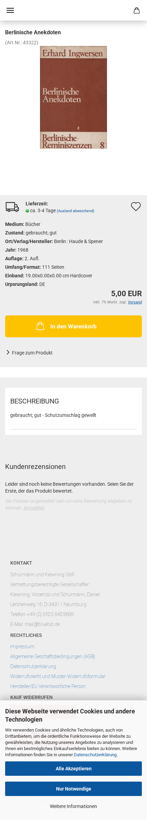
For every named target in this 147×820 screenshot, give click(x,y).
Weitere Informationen (73, 806)
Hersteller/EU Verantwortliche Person (48, 686)
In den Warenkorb (73, 326)
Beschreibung (34, 401)
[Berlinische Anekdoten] (73, 97)
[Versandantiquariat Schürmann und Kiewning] (73, 10)
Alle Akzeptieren (74, 768)
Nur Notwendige (73, 789)
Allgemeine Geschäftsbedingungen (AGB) (52, 656)
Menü (10, 10)
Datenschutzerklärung (95, 754)
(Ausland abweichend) (75, 211)
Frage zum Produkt (32, 352)
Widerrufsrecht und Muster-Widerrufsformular (58, 676)
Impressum (22, 646)
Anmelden (33, 507)
